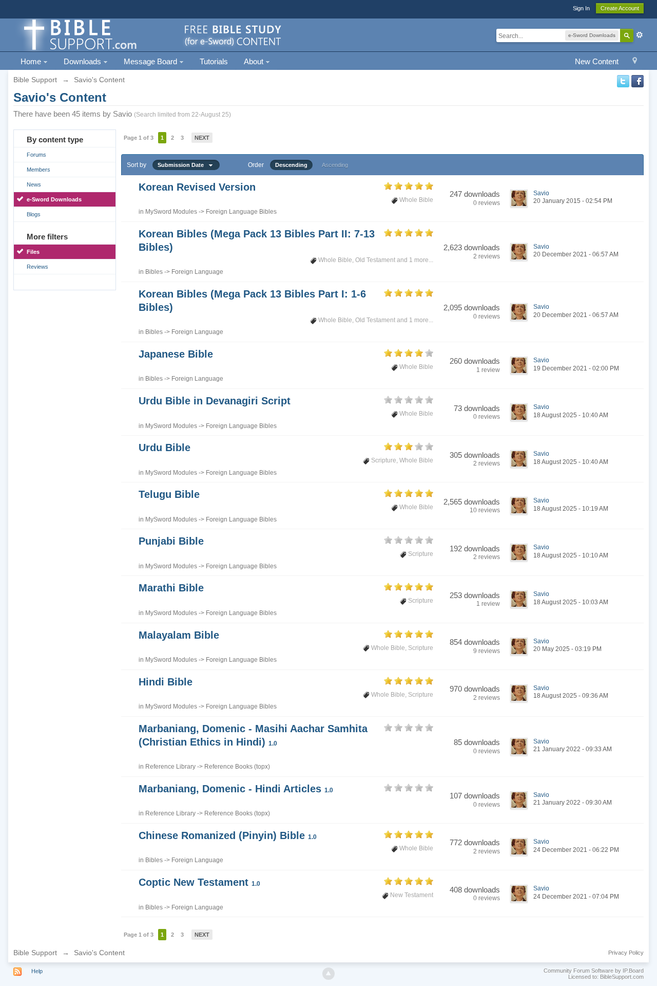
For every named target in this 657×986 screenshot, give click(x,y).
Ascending (335, 165)
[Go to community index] (150, 34)
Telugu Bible (169, 494)
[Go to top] (328, 974)
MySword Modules (171, 211)
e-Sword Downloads (54, 199)
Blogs (34, 214)
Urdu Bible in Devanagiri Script (215, 400)
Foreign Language (197, 271)
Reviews (37, 267)
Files (33, 252)
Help (37, 971)
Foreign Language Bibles (241, 211)
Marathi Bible (171, 587)
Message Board (151, 61)
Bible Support (35, 952)
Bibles (154, 271)
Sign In (581, 8)
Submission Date (183, 165)
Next (202, 138)
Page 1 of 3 (138, 138)
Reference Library (170, 766)
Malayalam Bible (179, 635)
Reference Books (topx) (237, 766)
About (254, 61)
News (34, 184)
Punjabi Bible (171, 541)
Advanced (639, 35)
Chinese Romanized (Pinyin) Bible (228, 835)
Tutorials (214, 61)
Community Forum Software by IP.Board (594, 971)
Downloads (83, 61)
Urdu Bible (164, 447)
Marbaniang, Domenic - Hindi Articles (236, 788)
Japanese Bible (176, 354)
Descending (291, 165)
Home (32, 61)
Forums (36, 155)
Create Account (620, 8)
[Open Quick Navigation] (634, 62)
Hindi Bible (165, 681)
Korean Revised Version (197, 187)
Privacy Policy (626, 953)
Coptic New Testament (199, 882)
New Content (597, 61)
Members (38, 169)
